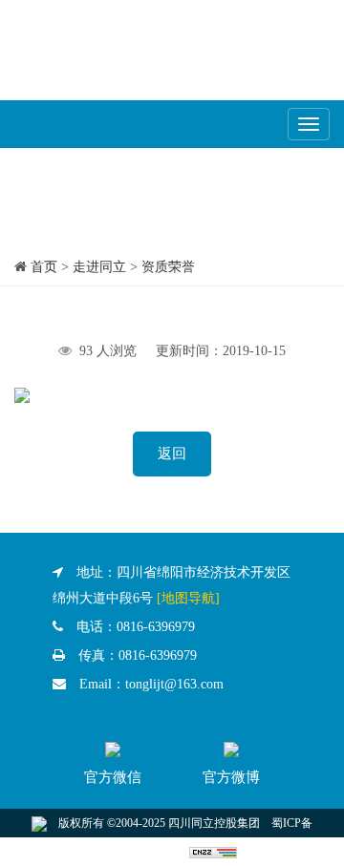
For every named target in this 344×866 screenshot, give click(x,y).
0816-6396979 (156, 627)
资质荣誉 (168, 267)
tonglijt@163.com (174, 684)
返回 (172, 453)
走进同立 (99, 267)
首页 (44, 267)
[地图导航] (188, 598)
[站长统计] (213, 851)
